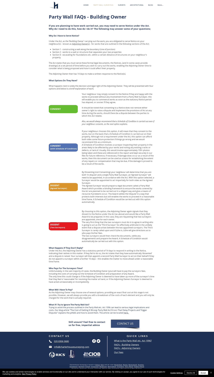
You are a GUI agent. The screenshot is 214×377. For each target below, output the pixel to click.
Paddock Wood (139, 366)
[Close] (211, 373)
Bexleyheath (133, 365)
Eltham (87, 366)
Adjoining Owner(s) (81, 44)
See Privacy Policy (29, 374)
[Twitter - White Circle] (98, 341)
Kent (102, 365)
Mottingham (112, 366)
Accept (203, 373)
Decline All (191, 373)
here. (126, 312)
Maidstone (103, 366)
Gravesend (95, 366)
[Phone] (50, 341)
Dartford (81, 366)
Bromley (141, 365)
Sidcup (97, 365)
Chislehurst (74, 366)
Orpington (120, 366)
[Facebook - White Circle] (94, 341)
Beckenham (118, 365)
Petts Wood (129, 366)
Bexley (125, 365)
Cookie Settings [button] (176, 373)
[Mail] (50, 346)
